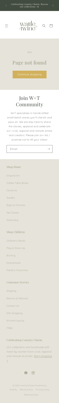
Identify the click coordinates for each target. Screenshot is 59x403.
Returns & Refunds (17, 298)
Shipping (11, 290)
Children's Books (16, 240)
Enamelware (14, 262)
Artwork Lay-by (15, 320)
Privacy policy (42, 389)
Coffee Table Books (18, 182)
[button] (6, 25)
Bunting (11, 255)
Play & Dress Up (16, 248)
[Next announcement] (53, 5)
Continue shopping (30, 74)
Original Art (13, 175)
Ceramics (12, 190)
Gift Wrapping (15, 313)
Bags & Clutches (16, 205)
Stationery (12, 220)
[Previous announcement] (6, 5)
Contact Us (13, 305)
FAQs (10, 327)
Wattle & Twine (27, 385)
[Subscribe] (48, 149)
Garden (11, 197)
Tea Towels (13, 212)
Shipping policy (31, 394)
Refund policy (26, 389)
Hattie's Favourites (17, 270)
